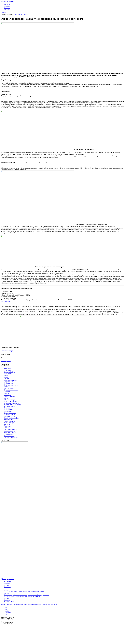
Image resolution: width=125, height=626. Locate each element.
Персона (7, 408)
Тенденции (7, 426)
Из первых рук (9, 383)
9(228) (26, 14)
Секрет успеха (8, 419)
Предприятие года (10, 413)
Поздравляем (8, 409)
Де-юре (6, 378)
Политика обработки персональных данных (43, 604)
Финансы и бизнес (10, 432)
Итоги (6, 386)
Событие (7, 424)
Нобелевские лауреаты (11, 403)
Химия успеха (8, 434)
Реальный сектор (9, 416)
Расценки (7, 8)
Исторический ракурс (11, 385)
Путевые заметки (9, 414)
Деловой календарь (10, 380)
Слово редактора (9, 421)
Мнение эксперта (9, 400)
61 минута (7, 368)
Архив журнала (6, 361)
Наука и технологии (10, 401)
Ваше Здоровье (9, 373)
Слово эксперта (9, 422)
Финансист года (9, 431)
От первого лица (9, 406)
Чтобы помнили (9, 436)
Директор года (19, 14)
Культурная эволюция (11, 390)
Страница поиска (9, 601)
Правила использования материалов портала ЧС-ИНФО (22, 596)
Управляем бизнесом (10, 429)
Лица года (7, 395)
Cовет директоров (8, 351)
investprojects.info (6, 301)
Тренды (6, 427)
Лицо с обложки (9, 396)
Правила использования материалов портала (15, 604)
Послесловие (8, 411)
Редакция (7, 6)
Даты (6, 377)
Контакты (7, 9)
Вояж (6, 375)
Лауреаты (7, 391)
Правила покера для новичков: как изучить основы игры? (26, 591)
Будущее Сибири (9, 372)
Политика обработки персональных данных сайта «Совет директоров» (26, 595)
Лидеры (6, 393)
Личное (6, 398)
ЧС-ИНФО (7, 4)
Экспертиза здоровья (10, 437)
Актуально (7, 370)
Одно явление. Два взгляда (12, 404)
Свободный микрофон (11, 418)
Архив (6, 590)
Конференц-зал (9, 388)
